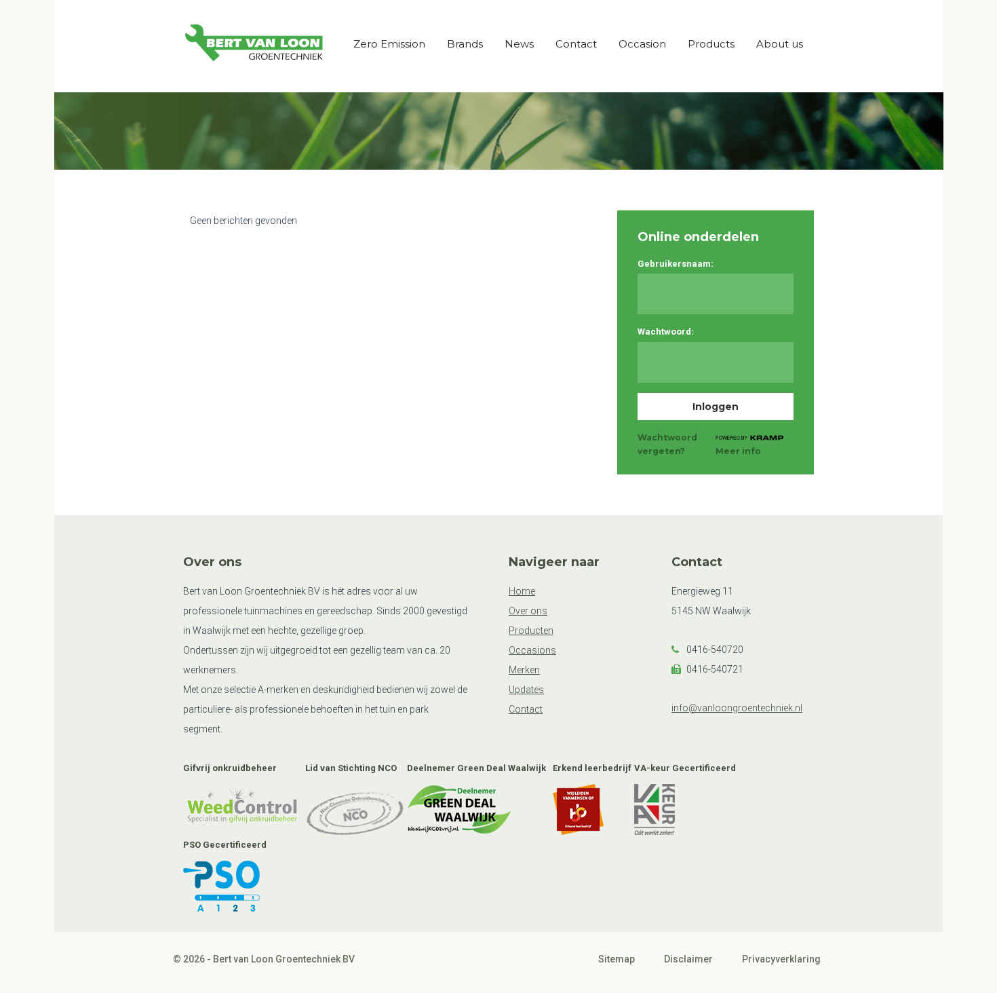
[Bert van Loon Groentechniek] (254, 45)
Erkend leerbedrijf (592, 768)
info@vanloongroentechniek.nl (736, 707)
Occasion (642, 43)
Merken (524, 669)
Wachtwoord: (666, 331)
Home (522, 591)
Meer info (738, 451)
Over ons (528, 610)
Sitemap (616, 959)
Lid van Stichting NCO (351, 768)
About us (779, 43)
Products (711, 43)
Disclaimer (688, 959)
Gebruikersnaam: (675, 264)
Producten (531, 630)
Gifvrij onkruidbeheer (230, 768)
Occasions (532, 650)
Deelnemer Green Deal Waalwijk (476, 768)
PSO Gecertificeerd (225, 845)
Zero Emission (389, 43)
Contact (576, 43)
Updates (526, 689)
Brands (465, 43)
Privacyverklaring (781, 959)
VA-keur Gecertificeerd (685, 768)
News (519, 43)
